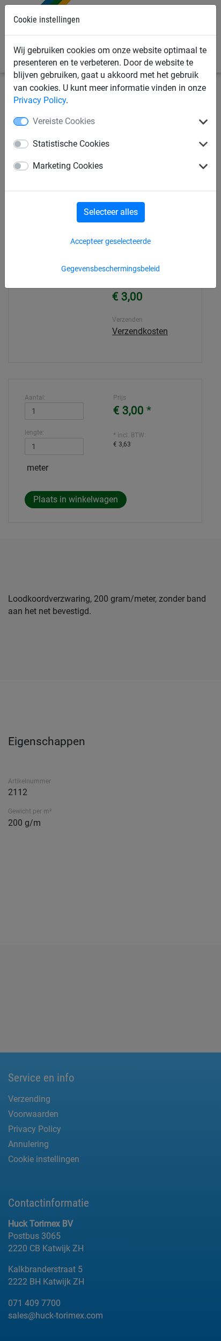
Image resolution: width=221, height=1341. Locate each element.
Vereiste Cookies (64, 121)
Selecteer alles (111, 212)
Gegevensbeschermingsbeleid (110, 268)
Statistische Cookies (71, 144)
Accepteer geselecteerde (110, 241)
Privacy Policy (39, 100)
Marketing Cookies (68, 166)
